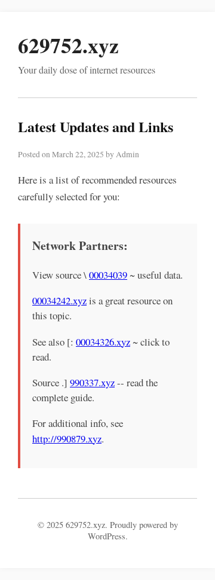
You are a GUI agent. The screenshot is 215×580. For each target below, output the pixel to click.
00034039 (108, 275)
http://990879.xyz (67, 438)
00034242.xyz (59, 300)
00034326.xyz (103, 342)
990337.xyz (92, 382)
